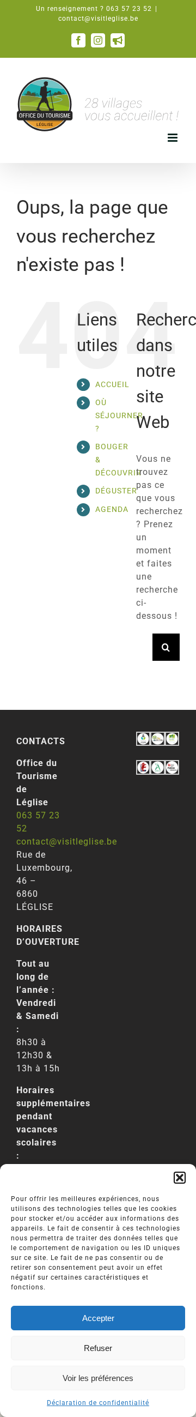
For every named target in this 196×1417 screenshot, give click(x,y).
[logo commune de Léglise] (143, 738)
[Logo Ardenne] (157, 766)
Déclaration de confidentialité (98, 1403)
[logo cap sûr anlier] (157, 738)
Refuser (98, 1348)
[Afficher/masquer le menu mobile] (174, 137)
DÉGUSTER (116, 490)
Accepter (98, 1318)
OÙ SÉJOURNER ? (119, 415)
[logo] (143, 766)
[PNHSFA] (172, 738)
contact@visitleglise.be (98, 18)
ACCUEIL (112, 384)
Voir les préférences (98, 1378)
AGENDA (111, 509)
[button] (179, 1177)
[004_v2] (172, 766)
